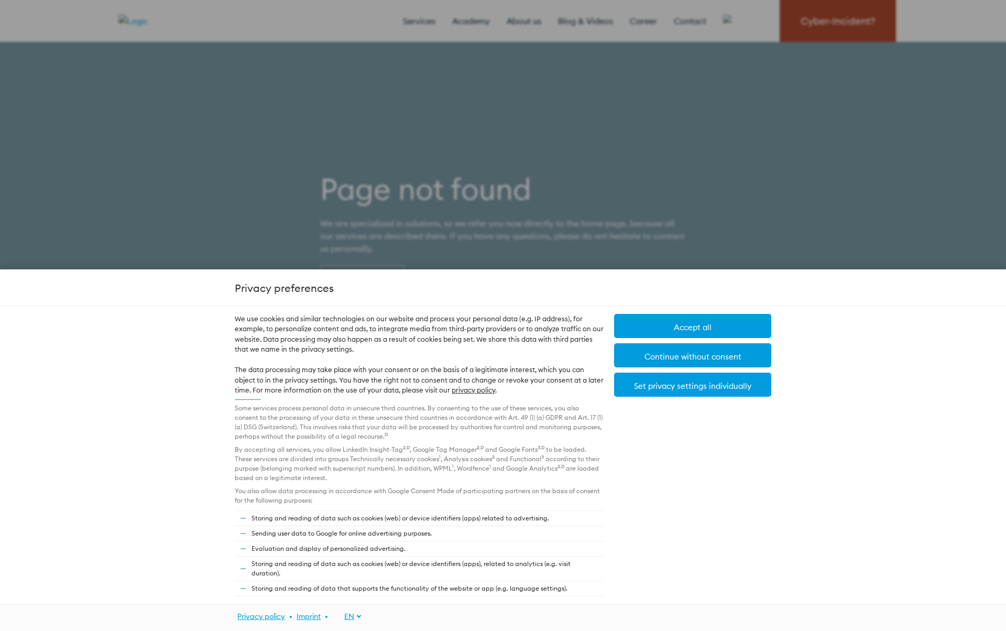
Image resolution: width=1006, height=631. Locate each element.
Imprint (309, 616)
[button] (692, 385)
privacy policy (473, 390)
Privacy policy (261, 616)
